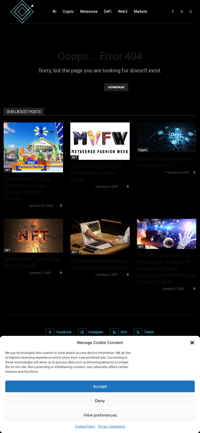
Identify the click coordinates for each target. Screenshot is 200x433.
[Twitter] (191, 12)
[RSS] (114, 332)
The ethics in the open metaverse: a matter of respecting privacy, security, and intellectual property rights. (166, 268)
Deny (100, 400)
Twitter (149, 332)
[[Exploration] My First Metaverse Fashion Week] (100, 141)
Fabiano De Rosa (149, 172)
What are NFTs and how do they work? (32, 262)
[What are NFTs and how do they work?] (33, 235)
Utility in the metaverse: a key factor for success (99, 264)
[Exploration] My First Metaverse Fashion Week (96, 173)
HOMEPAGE (116, 87)
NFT (7, 170)
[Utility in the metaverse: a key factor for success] (100, 236)
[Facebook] (173, 12)
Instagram (96, 332)
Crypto (143, 150)
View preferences (100, 415)
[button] (192, 342)
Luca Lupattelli (15, 205)
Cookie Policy (85, 426)
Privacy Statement (111, 426)
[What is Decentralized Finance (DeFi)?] (166, 137)
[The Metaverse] (22, 12)
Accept (100, 386)
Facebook (64, 332)
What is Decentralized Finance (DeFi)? (163, 162)
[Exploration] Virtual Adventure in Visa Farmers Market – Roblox (28, 189)
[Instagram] (182, 12)
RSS (124, 332)
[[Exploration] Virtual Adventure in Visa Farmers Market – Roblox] (33, 147)
